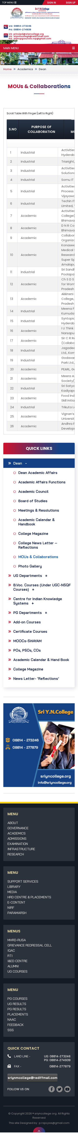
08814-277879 (60, 1066)
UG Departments (27, 575)
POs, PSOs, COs (27, 650)
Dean (42, 69)
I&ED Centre (17, 961)
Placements (17, 1014)
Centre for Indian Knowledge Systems (37, 601)
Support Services (22, 881)
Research (15, 854)
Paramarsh (16, 913)
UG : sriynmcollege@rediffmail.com (29, 36)
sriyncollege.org (46, 1113)
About (12, 823)
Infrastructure (21, 849)
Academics (25, 69)
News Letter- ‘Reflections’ (36, 678)
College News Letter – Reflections (37, 545)
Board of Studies (32, 501)
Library (13, 886)
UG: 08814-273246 (20, 26)
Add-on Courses (27, 622)
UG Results (16, 1004)
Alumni (13, 966)
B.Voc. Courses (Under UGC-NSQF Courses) (42, 587)
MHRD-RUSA (16, 940)
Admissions (16, 838)
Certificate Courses (30, 631)
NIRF (10, 907)
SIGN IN (51, 2)
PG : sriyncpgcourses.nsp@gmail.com (30, 38)
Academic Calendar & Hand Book (41, 659)
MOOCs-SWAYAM (27, 641)
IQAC (11, 950)
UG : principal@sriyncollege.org (26, 34)
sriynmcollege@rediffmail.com (32, 1078)
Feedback (15, 1025)
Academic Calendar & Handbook (36, 521)
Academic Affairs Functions (42, 482)
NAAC (11, 1019)
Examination (17, 844)
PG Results (16, 1009)
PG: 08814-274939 (20, 29)
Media (12, 892)
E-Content (16, 902)
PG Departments (27, 612)
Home (7, 69)
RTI (9, 956)
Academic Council (33, 491)
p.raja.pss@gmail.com (54, 1123)
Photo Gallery (30, 566)
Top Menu (8, 2)
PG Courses (17, 998)
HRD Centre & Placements (29, 897)
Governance (17, 828)
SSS (10, 1030)
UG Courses (17, 971)
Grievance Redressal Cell (29, 945)
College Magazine (33, 533)
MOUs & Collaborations (38, 557)
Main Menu (11, 48)
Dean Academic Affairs (37, 472)
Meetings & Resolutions (38, 510)
